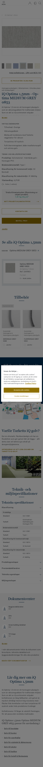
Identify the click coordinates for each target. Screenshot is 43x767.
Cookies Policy (30, 383)
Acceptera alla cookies (21, 390)
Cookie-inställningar (21, 396)
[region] (21, 383)
